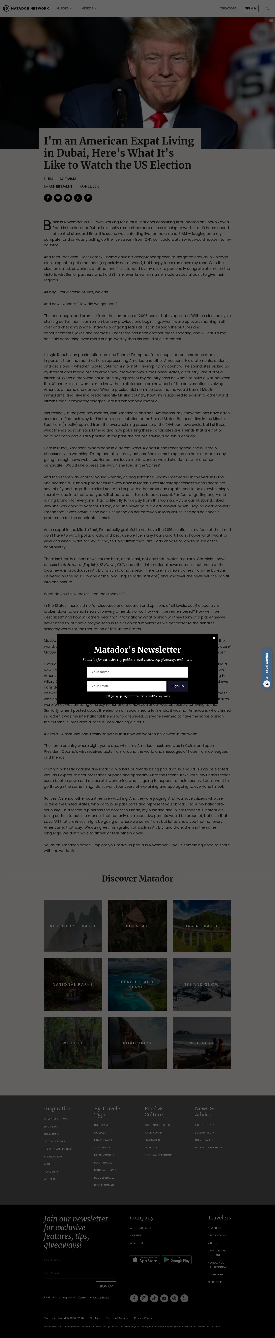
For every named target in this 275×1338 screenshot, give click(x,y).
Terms (143, 696)
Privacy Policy (161, 696)
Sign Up (178, 686)
